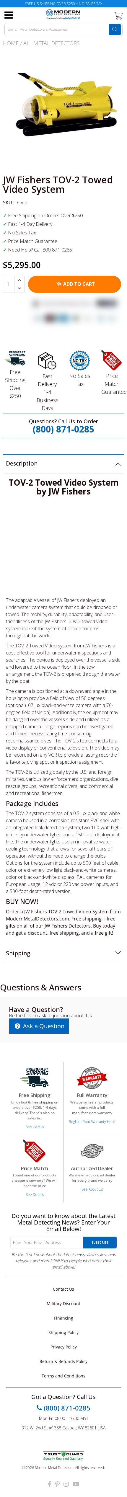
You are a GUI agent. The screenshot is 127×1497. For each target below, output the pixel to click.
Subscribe (100, 1242)
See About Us (92, 1189)
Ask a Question (43, 1026)
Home (11, 43)
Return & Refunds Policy (63, 1361)
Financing (63, 1318)
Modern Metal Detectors (54, 1467)
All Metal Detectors (51, 43)
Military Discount (63, 1303)
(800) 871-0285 (63, 429)
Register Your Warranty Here (92, 1121)
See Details (35, 1126)
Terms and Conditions (63, 1376)
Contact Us (63, 1289)
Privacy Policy (64, 1347)
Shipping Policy (63, 1332)
